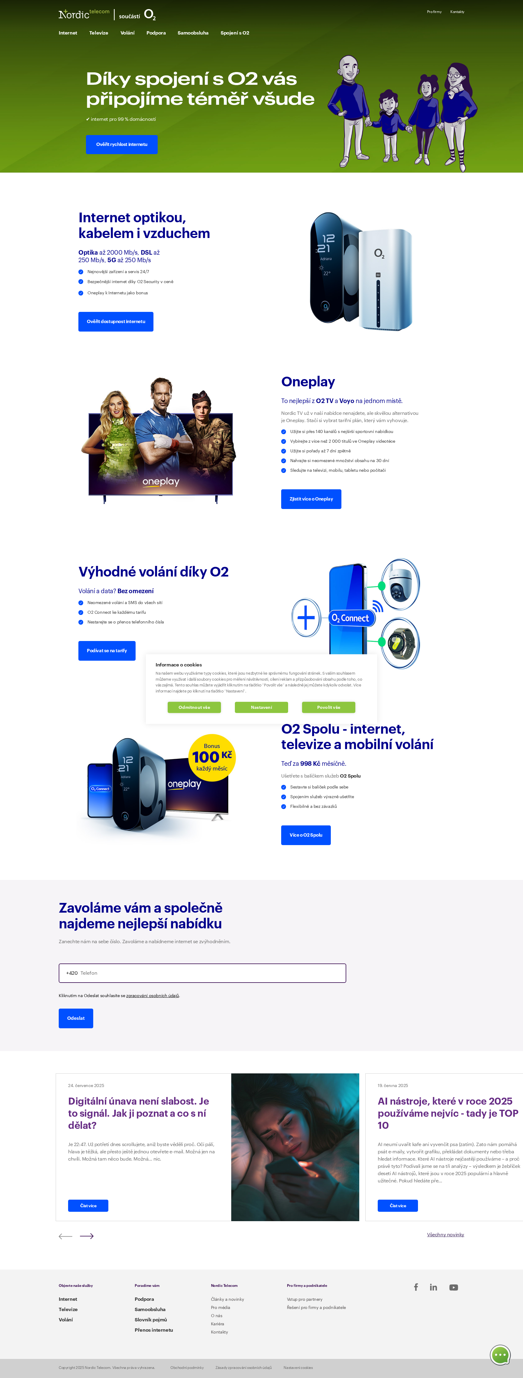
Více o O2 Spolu (306, 835)
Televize (98, 33)
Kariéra (217, 1324)
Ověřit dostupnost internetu (116, 321)
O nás (216, 1316)
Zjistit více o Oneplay (311, 499)
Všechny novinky (445, 1235)
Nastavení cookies (298, 1368)
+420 (71, 973)
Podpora (156, 33)
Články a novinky (227, 1299)
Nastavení (261, 707)
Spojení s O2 (235, 33)
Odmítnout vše (194, 707)
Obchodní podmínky (186, 1368)
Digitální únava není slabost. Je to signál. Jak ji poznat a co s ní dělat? (138, 1114)
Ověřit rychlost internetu (121, 144)
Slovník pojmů (151, 1319)
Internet (68, 33)
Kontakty (457, 12)
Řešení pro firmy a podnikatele (316, 1308)
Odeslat (76, 1018)
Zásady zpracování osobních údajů (243, 1368)
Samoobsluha (193, 33)
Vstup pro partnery (305, 1299)
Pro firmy (434, 12)
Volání (127, 33)
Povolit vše (328, 707)
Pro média (220, 1308)
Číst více (88, 1206)
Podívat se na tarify (107, 651)
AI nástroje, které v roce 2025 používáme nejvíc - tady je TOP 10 (448, 1114)
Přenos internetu (154, 1330)
